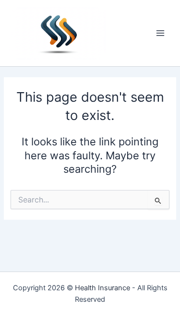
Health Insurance (102, 288)
